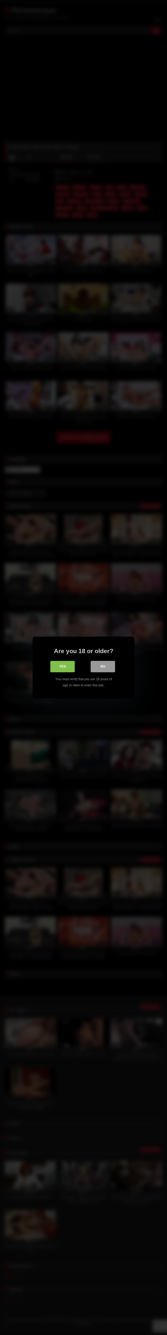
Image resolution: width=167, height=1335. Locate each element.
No (102, 666)
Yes (62, 666)
